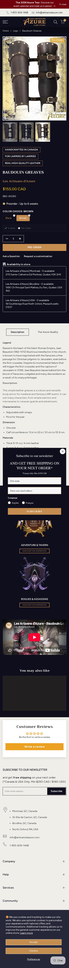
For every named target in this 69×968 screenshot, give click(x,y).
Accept (34, 942)
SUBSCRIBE (34, 511)
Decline (34, 950)
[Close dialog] (62, 451)
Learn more (26, 933)
